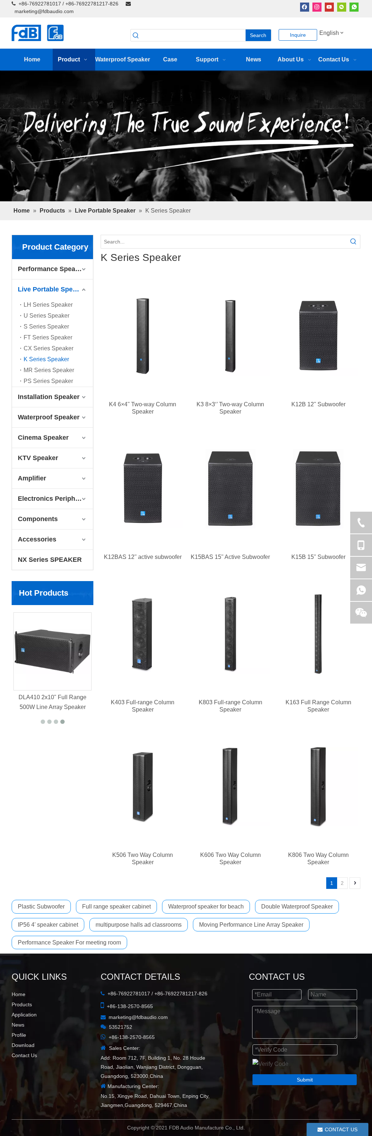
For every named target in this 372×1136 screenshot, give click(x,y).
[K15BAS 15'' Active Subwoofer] (231, 488)
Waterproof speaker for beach (206, 906)
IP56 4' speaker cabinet (48, 925)
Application (24, 1015)
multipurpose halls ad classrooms (139, 925)
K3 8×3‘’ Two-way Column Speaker (230, 408)
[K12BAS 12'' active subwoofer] (143, 488)
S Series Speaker (46, 326)
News (18, 1025)
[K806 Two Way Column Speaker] (318, 786)
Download (23, 1045)
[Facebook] (304, 7)
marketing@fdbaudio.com (44, 11)
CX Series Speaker (48, 348)
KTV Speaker (38, 458)
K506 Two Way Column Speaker (142, 858)
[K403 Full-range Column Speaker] (143, 634)
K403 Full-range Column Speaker (142, 706)
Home (18, 994)
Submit (305, 1080)
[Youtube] (329, 7)
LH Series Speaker (48, 305)
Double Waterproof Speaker (297, 906)
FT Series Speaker (48, 337)
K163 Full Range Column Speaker (318, 706)
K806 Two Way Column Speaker (318, 858)
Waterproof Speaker (49, 417)
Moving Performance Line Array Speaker (251, 925)
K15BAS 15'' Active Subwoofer (230, 557)
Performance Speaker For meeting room (69, 942)
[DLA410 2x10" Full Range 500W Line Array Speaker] (82, 651)
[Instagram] (317, 7)
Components (38, 519)
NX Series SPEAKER (50, 559)
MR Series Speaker (49, 370)
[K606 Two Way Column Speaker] (231, 786)
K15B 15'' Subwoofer (318, 557)
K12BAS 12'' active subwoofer (143, 557)
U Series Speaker (46, 316)
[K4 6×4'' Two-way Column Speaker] (143, 336)
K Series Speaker (46, 359)
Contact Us (24, 1055)
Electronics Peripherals (54, 498)
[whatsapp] (354, 7)
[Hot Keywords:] (353, 241)
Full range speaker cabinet (116, 906)
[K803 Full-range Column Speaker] (231, 634)
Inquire (298, 35)
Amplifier (32, 478)
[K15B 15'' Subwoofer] (318, 488)
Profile (19, 1035)
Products (22, 1004)
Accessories (37, 539)
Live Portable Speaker (52, 289)
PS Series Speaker (48, 381)
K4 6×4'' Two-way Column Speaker (142, 408)
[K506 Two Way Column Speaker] (143, 786)
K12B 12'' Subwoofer (318, 404)
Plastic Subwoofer (41, 906)
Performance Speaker (51, 269)
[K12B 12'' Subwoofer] (318, 336)
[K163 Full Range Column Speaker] (318, 634)
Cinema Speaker (43, 437)
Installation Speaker (49, 396)
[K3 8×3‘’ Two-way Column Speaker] (231, 336)
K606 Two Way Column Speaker (230, 858)
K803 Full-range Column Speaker (230, 706)
